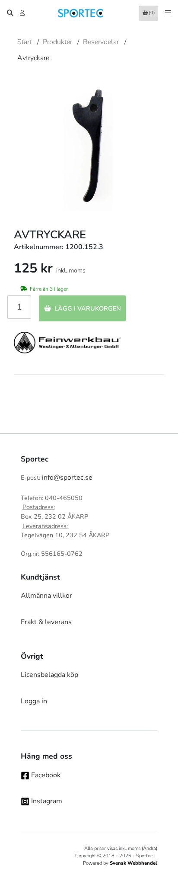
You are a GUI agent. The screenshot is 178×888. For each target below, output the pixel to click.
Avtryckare (33, 58)
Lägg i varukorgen (87, 308)
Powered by (120, 863)
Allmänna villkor (46, 595)
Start (24, 42)
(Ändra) (149, 848)
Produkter (57, 42)
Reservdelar (101, 42)
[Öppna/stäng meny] (168, 13)
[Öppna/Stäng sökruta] (10, 13)
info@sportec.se (67, 477)
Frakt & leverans (46, 622)
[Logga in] (23, 13)
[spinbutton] (19, 307)
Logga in (34, 701)
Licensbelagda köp (49, 675)
